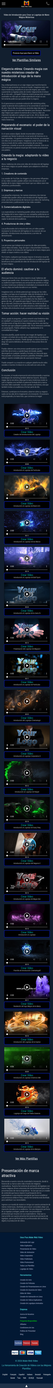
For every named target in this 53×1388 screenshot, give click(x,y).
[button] (27, 417)
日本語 (31, 1378)
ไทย (18, 1378)
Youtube (35, 1343)
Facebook (18, 1343)
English (5, 1374)
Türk (24, 1378)
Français (13, 1374)
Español (21, 1374)
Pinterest (26, 1343)
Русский (40, 1378)
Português (47, 1374)
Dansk (12, 1378)
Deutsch (38, 1374)
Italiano (29, 1374)
